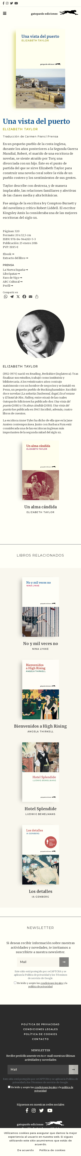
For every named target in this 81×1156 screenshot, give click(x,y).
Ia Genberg (40, 896)
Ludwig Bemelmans (40, 814)
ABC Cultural (11, 281)
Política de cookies (52, 1150)
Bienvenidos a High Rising (40, 726)
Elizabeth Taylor (20, 129)
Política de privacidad (37, 974)
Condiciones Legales (40, 1029)
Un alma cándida (40, 507)
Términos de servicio (43, 1082)
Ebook (7, 254)
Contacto (40, 1039)
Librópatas (10, 273)
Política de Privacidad (40, 1024)
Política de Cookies (40, 1034)
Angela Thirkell (40, 731)
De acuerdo (25, 1150)
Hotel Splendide (41, 808)
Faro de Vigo (11, 277)
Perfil (7, 285)
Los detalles (40, 891)
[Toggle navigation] (5, 13)
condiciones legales (51, 983)
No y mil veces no (40, 643)
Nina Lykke (40, 648)
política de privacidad (40, 986)
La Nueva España (14, 269)
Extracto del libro (14, 258)
